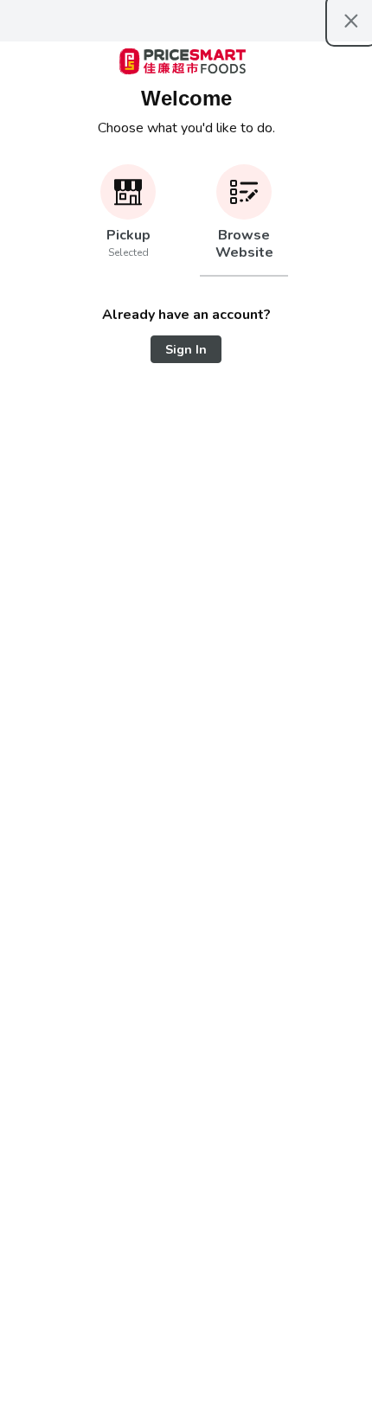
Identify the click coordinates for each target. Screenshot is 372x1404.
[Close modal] (351, 20)
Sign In (186, 349)
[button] (128, 220)
